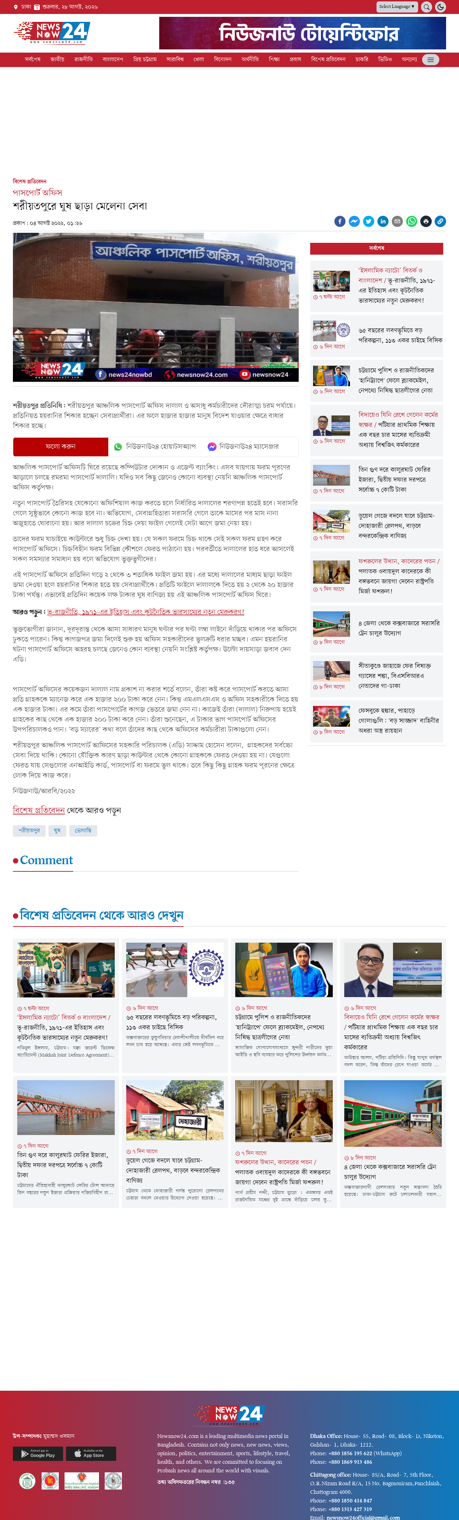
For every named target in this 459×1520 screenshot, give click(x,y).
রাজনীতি (84, 60)
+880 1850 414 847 (350, 1501)
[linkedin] (383, 221)
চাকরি (362, 60)
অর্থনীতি (250, 60)
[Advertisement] (229, 121)
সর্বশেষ (33, 60)
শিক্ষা (274, 60)
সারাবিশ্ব (175, 60)
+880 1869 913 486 (350, 1462)
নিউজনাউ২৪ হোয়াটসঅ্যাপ (161, 447)
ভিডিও (385, 60)
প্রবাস (295, 60)
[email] (397, 221)
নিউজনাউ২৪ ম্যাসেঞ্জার (249, 447)
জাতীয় (58, 60)
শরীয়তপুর (29, 831)
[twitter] (368, 221)
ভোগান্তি (83, 831)
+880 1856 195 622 (350, 1454)
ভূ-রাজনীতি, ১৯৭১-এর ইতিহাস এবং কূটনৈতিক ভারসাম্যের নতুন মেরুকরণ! (145, 612)
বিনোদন (223, 60)
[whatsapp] (411, 221)
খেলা (199, 60)
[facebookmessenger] (354, 221)
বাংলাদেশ (113, 60)
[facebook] (340, 221)
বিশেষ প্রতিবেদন (328, 60)
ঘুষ (57, 831)
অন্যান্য (409, 60)
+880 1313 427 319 (350, 1510)
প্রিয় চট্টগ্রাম (145, 60)
